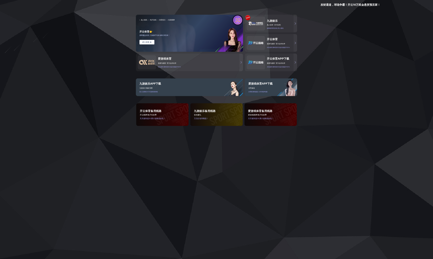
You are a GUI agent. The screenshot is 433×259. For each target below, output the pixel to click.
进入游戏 (147, 42)
